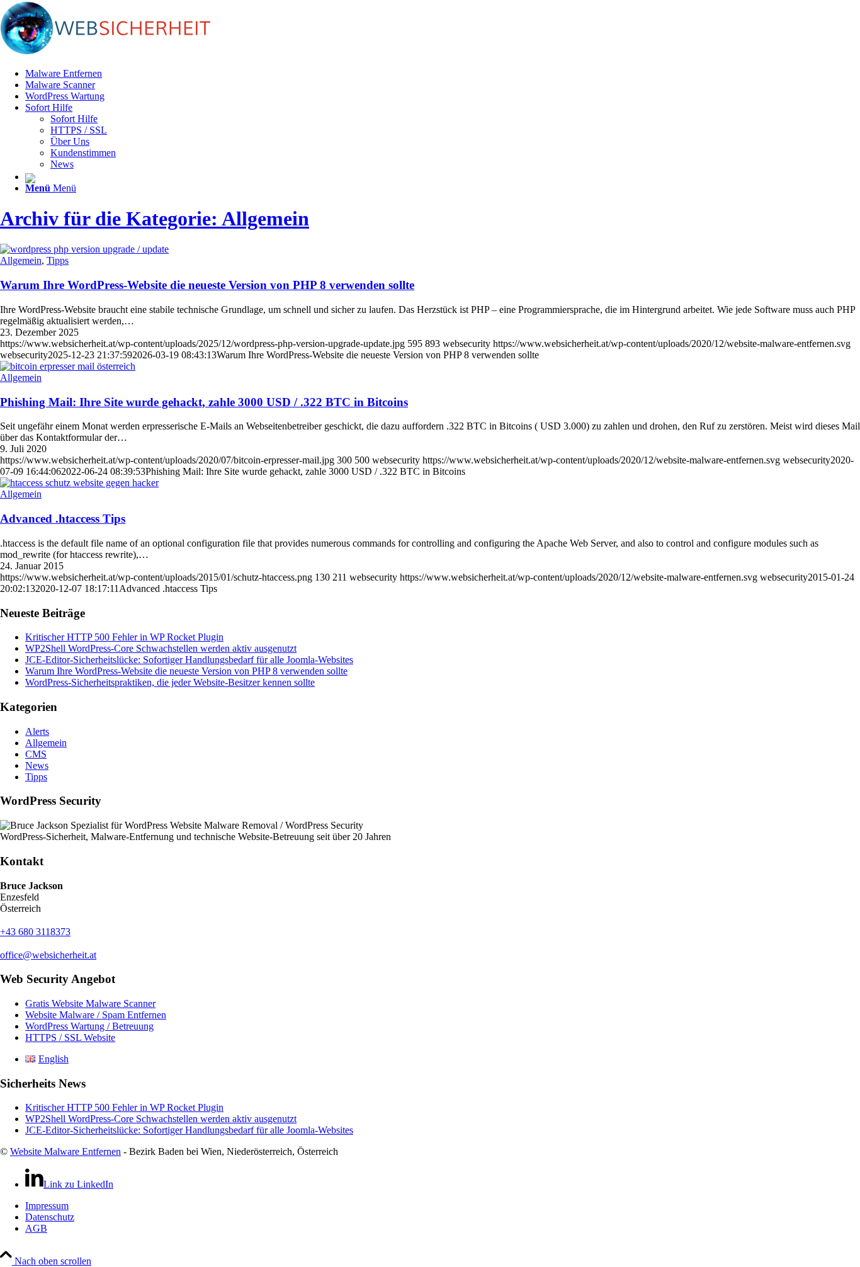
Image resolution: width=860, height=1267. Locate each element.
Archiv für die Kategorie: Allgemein (154, 218)
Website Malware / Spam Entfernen (95, 1014)
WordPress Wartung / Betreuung (89, 1026)
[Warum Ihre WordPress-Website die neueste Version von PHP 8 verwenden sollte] (84, 249)
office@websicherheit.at (48, 955)
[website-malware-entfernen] (132, 52)
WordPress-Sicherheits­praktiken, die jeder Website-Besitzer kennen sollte (170, 682)
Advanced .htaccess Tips (62, 518)
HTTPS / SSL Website (70, 1037)
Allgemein (21, 260)
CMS (36, 754)
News (36, 765)
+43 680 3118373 (35, 931)
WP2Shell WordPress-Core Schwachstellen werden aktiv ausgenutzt (161, 648)
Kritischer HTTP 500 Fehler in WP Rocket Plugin (124, 637)
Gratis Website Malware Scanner (90, 1003)
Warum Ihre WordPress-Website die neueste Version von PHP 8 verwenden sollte (207, 285)
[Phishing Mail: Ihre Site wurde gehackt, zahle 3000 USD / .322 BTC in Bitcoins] (67, 366)
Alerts (37, 731)
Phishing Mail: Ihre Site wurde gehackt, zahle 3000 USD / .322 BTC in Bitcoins (204, 402)
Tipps (58, 260)
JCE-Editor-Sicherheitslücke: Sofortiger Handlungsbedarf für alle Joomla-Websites (189, 659)
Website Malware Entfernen (65, 1151)
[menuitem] (442, 73)
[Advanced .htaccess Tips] (79, 482)
